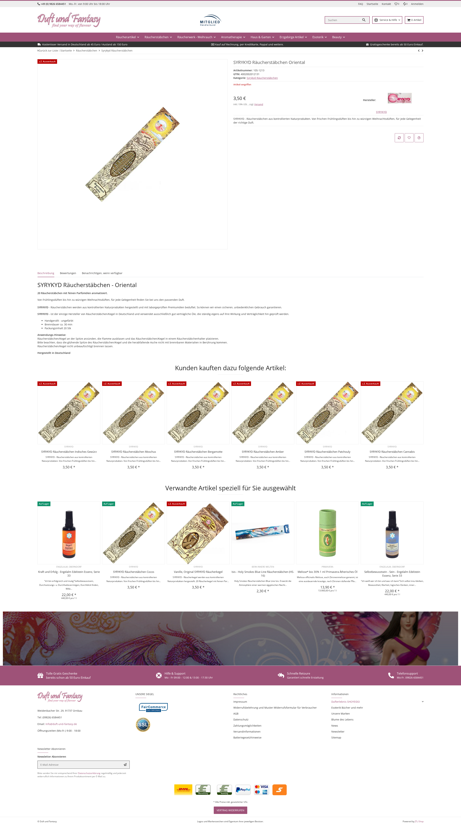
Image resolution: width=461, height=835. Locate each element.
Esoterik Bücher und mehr (347, 707)
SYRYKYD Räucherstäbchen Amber (263, 451)
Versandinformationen (247, 731)
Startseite (372, 4)
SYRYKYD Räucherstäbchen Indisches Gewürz (69, 451)
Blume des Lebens (342, 719)
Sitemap (336, 737)
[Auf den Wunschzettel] (409, 137)
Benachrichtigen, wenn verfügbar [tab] (102, 273)
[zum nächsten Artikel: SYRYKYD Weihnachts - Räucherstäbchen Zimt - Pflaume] (419, 50)
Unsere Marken (340, 713)
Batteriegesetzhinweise (247, 737)
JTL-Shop (419, 821)
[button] (397, 4)
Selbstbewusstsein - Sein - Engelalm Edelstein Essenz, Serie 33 (392, 573)
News (334, 725)
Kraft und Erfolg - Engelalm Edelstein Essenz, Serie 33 (69, 573)
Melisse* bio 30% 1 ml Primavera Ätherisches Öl (327, 572)
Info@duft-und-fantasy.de (61, 724)
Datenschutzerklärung (89, 773)
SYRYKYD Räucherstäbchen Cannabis (392, 451)
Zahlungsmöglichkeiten (247, 725)
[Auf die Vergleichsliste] (399, 137)
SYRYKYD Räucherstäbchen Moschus (133, 451)
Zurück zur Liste (48, 50)
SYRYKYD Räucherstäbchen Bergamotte (198, 451)
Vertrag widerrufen (230, 810)
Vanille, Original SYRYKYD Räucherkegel (198, 572)
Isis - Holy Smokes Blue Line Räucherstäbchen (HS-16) (263, 573)
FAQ (360, 4)
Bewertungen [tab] (68, 273)
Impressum (240, 701)
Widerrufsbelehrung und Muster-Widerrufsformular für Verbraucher (275, 707)
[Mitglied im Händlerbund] (211, 20)
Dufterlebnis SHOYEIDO (345, 701)
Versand (258, 104)
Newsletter (337, 731)
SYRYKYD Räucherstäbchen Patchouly (327, 451)
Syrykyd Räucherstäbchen (262, 78)
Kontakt (386, 4)
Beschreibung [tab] (45, 273)
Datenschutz (241, 719)
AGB (235, 713)
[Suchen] (364, 20)
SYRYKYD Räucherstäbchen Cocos (133, 572)
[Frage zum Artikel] (419, 137)
